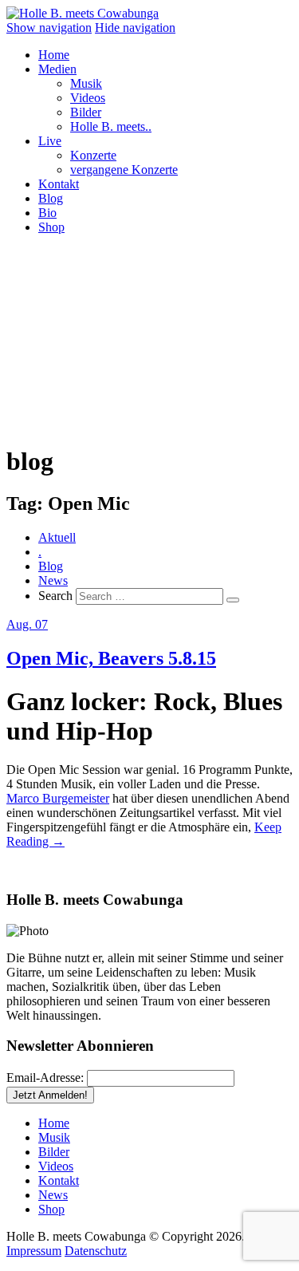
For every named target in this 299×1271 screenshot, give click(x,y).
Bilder (85, 112)
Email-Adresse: (45, 1077)
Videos (87, 98)
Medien (57, 69)
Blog (50, 198)
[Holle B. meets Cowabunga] (82, 13)
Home (53, 54)
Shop (51, 227)
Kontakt (58, 184)
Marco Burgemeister (57, 798)
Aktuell (57, 537)
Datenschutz (96, 1250)
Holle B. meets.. (110, 126)
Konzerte (93, 155)
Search (55, 595)
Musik (86, 83)
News (53, 580)
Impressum (33, 1250)
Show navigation (49, 27)
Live (49, 141)
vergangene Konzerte (124, 169)
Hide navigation (135, 27)
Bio (47, 212)
